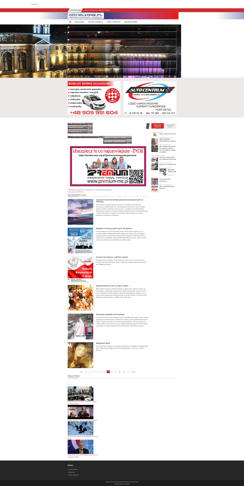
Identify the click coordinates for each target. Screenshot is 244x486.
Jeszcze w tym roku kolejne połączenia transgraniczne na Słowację (119, 201)
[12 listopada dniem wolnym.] (76, 62)
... (85, 74)
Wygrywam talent (103, 343)
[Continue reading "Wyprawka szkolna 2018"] (162, 172)
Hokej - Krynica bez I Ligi (77, 123)
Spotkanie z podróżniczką (114, 142)
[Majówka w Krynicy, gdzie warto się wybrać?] (80, 240)
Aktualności (72, 472)
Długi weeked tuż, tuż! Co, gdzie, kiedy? (112, 286)
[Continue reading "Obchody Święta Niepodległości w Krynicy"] (154, 141)
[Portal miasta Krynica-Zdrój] (70, 21)
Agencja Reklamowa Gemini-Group (129, 482)
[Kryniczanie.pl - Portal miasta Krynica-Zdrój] (86, 15)
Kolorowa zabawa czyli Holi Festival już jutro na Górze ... (99, 10)
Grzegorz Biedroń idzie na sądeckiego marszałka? (83, 57)
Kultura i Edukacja (73, 475)
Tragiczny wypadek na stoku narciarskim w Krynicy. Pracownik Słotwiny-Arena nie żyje (94, 35)
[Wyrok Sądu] (72, 27)
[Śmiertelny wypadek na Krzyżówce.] (80, 326)
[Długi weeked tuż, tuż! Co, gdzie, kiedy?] (80, 297)
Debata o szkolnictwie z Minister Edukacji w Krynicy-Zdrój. (83, 420)
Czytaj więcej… (35, 4)
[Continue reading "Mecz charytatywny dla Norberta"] (154, 188)
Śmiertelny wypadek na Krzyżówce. (110, 314)
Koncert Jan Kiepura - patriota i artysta (112, 257)
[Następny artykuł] (128, 371)
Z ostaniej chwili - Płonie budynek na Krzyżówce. (82, 49)
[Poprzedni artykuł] (86, 371)
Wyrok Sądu (71, 29)
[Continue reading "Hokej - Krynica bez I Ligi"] (154, 135)
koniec (134, 372)
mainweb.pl (127, 484)
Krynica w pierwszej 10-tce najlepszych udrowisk (167, 158)
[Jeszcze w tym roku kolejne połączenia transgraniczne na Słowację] (80, 211)
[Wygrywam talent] (80, 355)
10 (119, 372)
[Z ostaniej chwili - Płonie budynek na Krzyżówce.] (81, 47)
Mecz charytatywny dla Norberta (166, 187)
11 (124, 372)
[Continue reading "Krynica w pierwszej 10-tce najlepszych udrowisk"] (154, 159)
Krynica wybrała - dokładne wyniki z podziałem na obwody (85, 71)
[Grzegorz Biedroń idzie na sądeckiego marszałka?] (81, 54)
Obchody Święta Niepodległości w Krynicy (167, 140)
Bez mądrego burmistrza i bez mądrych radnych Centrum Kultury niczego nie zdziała (167, 149)
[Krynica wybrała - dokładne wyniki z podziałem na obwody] (84, 69)
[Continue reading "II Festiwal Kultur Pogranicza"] (154, 181)
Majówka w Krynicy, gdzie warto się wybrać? (114, 228)
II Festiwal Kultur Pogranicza (164, 180)
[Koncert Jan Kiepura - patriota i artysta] (80, 269)
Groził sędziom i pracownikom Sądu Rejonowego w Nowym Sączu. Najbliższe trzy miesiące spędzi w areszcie (109, 42)
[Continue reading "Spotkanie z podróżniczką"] (154, 166)
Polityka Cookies (73, 469)
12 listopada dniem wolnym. (76, 64)
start (81, 372)
